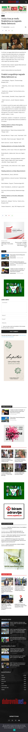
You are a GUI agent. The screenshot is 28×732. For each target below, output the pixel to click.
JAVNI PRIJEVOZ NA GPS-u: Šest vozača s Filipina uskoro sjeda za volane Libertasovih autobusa (17, 650)
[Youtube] (19, 720)
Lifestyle (3, 265)
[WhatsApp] (12, 30)
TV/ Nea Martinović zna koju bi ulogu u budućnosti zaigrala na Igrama (20, 460)
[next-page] (4, 276)
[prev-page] (2, 276)
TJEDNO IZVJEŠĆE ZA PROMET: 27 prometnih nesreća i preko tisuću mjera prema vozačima (17, 270)
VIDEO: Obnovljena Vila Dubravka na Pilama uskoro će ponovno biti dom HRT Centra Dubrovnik (17, 664)
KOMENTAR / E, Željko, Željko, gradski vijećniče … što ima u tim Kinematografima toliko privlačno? (6, 607)
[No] (26, 727)
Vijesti (3, 258)
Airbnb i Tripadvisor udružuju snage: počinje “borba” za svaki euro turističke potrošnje (18, 623)
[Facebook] (2, 30)
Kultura (6, 12)
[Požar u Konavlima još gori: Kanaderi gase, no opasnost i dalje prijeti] (5, 658)
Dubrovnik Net (6, 27)
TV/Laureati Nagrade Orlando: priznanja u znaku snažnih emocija (7, 460)
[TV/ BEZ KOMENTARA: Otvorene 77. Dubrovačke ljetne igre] (7, 467)
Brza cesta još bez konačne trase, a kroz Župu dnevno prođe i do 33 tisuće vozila (18, 639)
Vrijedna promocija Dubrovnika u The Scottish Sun (7, 244)
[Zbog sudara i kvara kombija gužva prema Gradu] (5, 256)
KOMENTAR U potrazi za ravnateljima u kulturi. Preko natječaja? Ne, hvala (21, 605)
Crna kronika (4, 273)
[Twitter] (5, 30)
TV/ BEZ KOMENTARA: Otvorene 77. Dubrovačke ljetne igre (6, 474)
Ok (14, 730)
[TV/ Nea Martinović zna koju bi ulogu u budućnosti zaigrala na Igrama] (21, 454)
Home (2, 12)
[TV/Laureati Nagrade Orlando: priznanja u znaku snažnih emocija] (7, 454)
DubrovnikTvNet (4, 457)
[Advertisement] (14, 391)
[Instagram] (12, 720)
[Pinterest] (9, 30)
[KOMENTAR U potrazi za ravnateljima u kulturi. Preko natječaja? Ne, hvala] (21, 599)
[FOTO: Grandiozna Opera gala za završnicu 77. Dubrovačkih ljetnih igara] (5, 264)
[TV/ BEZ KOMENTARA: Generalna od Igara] (21, 467)
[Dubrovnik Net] (2, 27)
